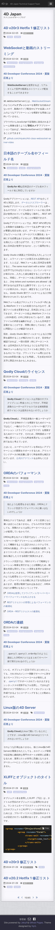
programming (26, 63)
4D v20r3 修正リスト (20, 862)
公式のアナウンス (24, 458)
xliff (9, 792)
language (39, 63)
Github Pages (36, 922)
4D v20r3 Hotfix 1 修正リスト (27, 28)
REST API (35, 198)
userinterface (20, 792)
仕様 (26, 59)
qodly (22, 168)
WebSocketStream (41, 101)
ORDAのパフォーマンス (22, 473)
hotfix (17, 37)
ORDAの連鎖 (13, 622)
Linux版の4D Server (20, 707)
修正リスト (28, 33)
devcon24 (12, 63)
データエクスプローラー (33, 202)
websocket (9, 67)
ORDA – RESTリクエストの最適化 (23, 611)
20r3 (10, 37)
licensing (24, 380)
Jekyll (24, 922)
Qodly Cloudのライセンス (24, 372)
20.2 (10, 887)
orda (6, 486)
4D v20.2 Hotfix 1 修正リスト (27, 878)
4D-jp (4, 3)
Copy (47, 828)
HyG (34, 926)
